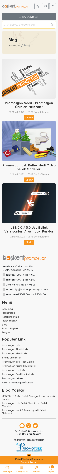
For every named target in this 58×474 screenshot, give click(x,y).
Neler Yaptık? (9, 320)
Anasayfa (14, 45)
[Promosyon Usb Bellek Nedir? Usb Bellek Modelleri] (29, 140)
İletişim (6, 332)
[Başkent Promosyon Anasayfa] (15, 6)
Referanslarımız (10, 316)
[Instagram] (28, 425)
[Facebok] (22, 425)
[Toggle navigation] (52, 6)
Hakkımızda (8, 312)
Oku (27, 117)
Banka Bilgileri (10, 328)
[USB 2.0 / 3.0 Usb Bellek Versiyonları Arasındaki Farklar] (29, 203)
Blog (4, 324)
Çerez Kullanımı (29, 462)
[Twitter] (35, 425)
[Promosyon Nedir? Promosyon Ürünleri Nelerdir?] (29, 78)
